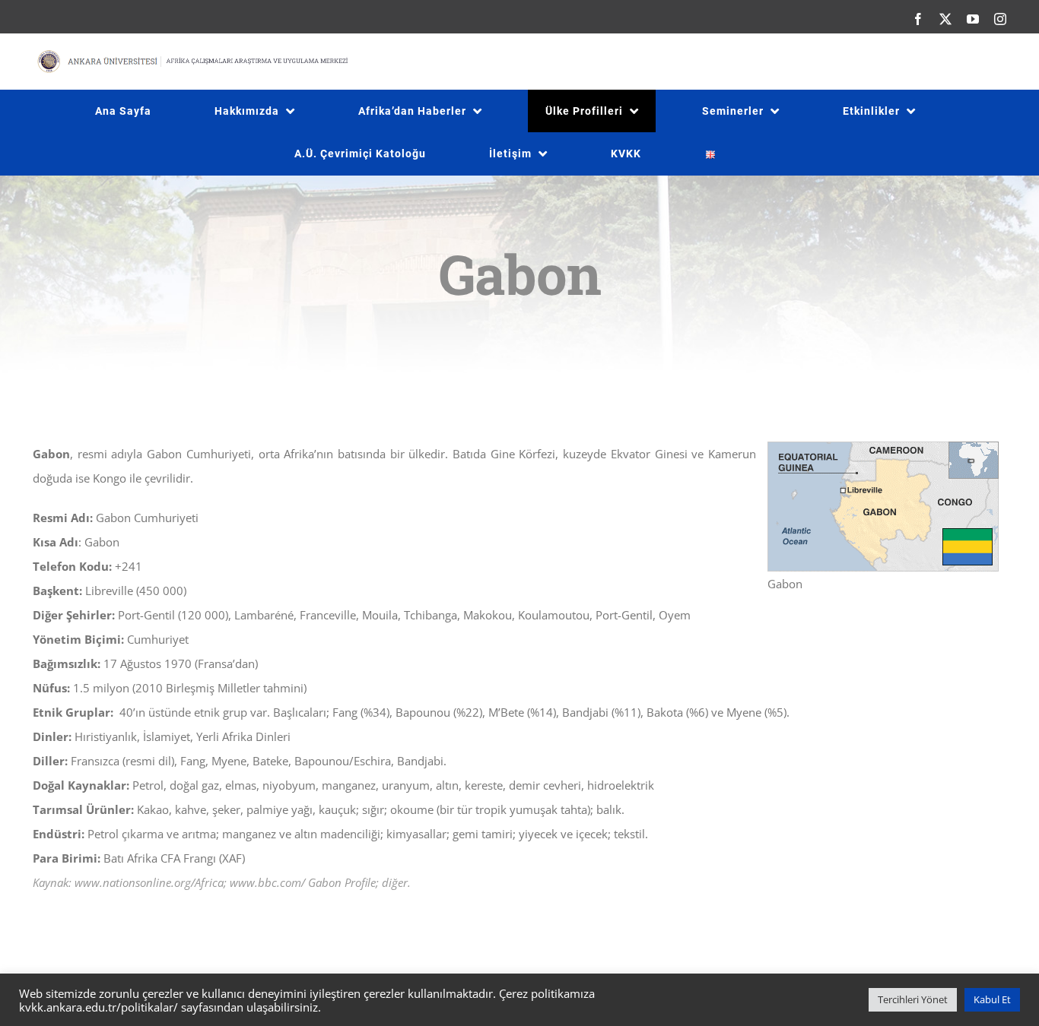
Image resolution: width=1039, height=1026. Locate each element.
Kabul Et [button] (992, 999)
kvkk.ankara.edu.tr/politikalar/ (98, 1007)
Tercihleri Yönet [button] (913, 999)
